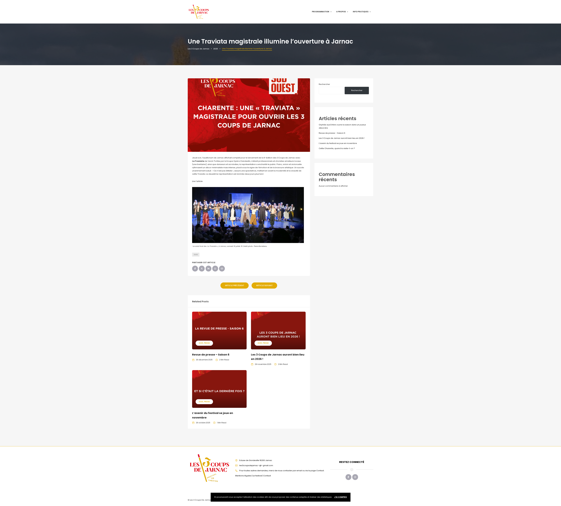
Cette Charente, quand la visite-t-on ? (337, 148)
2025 (196, 255)
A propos (341, 11)
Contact (267, 475)
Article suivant (264, 285)
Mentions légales (243, 475)
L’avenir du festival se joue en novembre (338, 143)
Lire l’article (197, 181)
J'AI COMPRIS (340, 497)
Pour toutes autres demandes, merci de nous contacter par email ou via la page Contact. (281, 470)
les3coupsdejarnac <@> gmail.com (256, 465)
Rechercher (324, 84)
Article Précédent (234, 285)
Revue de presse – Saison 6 (210, 354)
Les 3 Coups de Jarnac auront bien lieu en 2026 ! (342, 138)
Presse (207, 343)
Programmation (320, 11)
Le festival (257, 475)
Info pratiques (360, 11)
